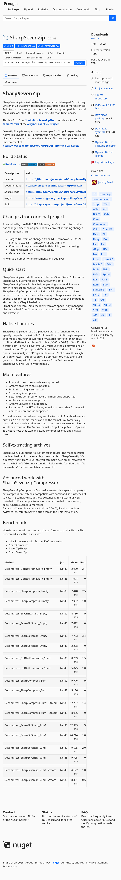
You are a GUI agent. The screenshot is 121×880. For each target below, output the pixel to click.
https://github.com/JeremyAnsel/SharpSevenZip (56, 192)
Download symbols (101, 130)
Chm (96, 219)
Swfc (96, 294)
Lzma (96, 259)
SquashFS (99, 289)
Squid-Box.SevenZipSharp (41, 120)
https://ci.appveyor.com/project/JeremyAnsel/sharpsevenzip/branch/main (73, 204)
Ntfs (95, 274)
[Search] (112, 18)
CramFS (107, 229)
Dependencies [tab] (53, 75)
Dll (104, 234)
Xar (95, 314)
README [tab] (12, 75)
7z (94, 194)
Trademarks (10, 866)
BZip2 (96, 214)
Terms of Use (43, 862)
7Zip (105, 204)
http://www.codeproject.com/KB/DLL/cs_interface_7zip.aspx (41, 145)
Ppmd (106, 274)
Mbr (109, 264)
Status (47, 812)
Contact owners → (100, 175)
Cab (106, 214)
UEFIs (107, 304)
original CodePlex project (43, 124)
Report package (104, 162)
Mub (96, 269)
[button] (79, 63)
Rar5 (104, 279)
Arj (104, 209)
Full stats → (97, 38)
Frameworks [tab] (31, 75)
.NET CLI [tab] (8, 53)
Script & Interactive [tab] (14, 57)
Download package (101, 116)
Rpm (96, 284)
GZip (96, 249)
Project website (104, 88)
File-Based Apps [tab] (34, 57)
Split (105, 284)
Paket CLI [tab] (61, 53)
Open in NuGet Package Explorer (105, 143)
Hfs (105, 249)
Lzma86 (108, 259)
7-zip (96, 204)
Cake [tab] (49, 57)
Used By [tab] (73, 75)
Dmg (96, 239)
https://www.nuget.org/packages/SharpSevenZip (57, 198)
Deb (95, 234)
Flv (102, 244)
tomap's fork (11, 124)
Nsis (105, 269)
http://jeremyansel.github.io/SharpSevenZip (54, 185)
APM (96, 209)
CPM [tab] (50, 53)
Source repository (101, 96)
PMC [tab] (19, 53)
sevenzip (105, 194)
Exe (105, 239)
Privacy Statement (97, 862)
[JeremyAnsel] (94, 182)
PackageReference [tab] (34, 53)
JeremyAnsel (105, 182)
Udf (102, 299)
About (29, 862)
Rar (95, 279)
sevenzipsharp (101, 199)
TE (94, 299)
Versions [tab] (12, 82)
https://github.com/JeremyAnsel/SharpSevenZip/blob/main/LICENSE (69, 179)
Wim (105, 309)
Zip (95, 319)
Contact (9, 812)
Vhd (95, 309)
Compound (100, 224)
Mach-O (98, 264)
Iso (95, 254)
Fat (95, 244)
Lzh (103, 254)
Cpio (95, 229)
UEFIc (96, 304)
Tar (105, 294)
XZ (102, 314)
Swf (111, 289)
